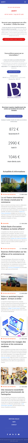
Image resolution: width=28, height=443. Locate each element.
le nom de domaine (14, 7)
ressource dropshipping (13, 267)
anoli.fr (14, 11)
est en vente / (14, 14)
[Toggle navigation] (25, 2)
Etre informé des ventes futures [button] (13, 116)
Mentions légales (14, 419)
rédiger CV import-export (14, 308)
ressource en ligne (5, 357)
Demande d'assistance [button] (13, 71)
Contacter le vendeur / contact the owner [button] (13, 39)
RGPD (14, 422)
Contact (14, 424)
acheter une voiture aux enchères (19, 238)
